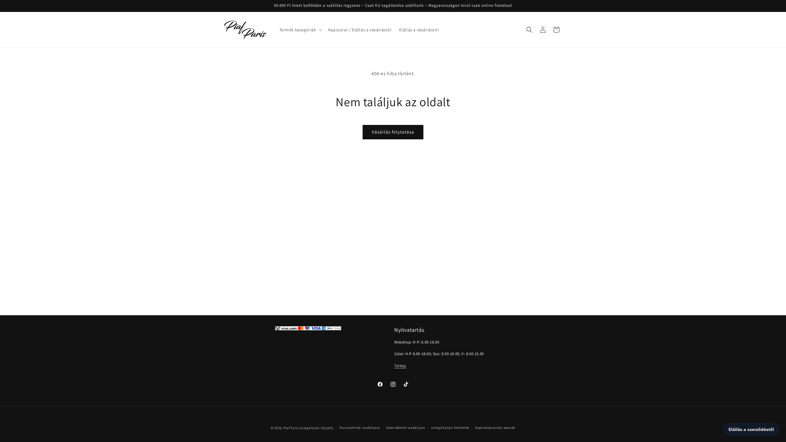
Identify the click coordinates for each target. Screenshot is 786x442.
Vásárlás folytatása (393, 132)
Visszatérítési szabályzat (359, 427)
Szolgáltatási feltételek (450, 427)
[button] (300, 29)
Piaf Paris (291, 428)
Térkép (400, 365)
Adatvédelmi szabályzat (405, 427)
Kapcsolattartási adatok (495, 427)
